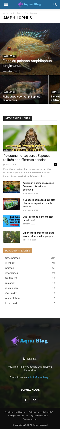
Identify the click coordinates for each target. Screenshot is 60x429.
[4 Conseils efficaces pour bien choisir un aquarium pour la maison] (11, 204)
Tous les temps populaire (44, 113)
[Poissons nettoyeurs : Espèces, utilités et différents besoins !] (30, 138)
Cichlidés (17, 13)
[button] (5, 4)
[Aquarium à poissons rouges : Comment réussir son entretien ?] (11, 187)
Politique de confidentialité (40, 412)
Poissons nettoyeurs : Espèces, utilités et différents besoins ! (27, 158)
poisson (7, 150)
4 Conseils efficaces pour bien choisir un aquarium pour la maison (39, 203)
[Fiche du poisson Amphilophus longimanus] (30, 49)
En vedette (22, 113)
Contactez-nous (30, 419)
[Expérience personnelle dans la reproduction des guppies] (11, 237)
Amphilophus (9, 56)
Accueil (6, 13)
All (11, 113)
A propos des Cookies (18, 415)
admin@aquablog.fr (39, 377)
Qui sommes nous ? (40, 415)
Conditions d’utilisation (14, 412)
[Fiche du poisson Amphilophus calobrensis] (24, 93)
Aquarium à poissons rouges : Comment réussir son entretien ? (39, 186)
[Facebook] (25, 399)
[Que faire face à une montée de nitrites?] (11, 221)
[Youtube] (34, 399)
